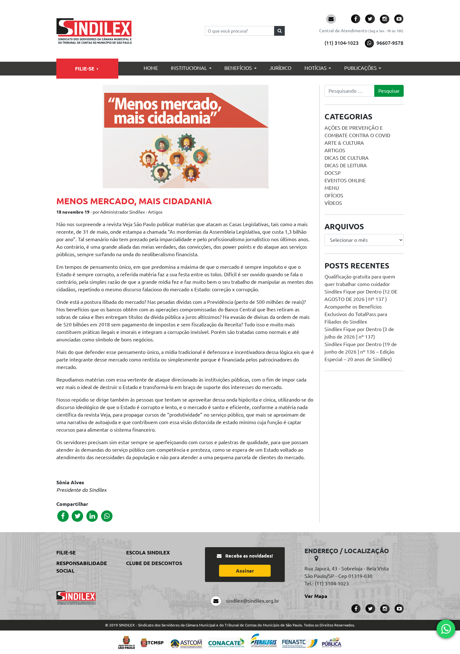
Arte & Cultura (344, 143)
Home (151, 68)
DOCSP (333, 173)
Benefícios (238, 68)
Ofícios (334, 195)
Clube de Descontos (154, 563)
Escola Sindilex (148, 552)
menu (332, 188)
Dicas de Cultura (347, 158)
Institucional (189, 68)
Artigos (335, 150)
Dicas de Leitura (346, 165)
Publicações (360, 68)
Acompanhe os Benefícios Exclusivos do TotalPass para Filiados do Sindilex (356, 314)
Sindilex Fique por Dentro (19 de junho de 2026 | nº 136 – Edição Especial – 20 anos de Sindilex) (361, 351)
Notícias (315, 68)
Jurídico (280, 68)
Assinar (245, 571)
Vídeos (333, 203)
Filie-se (85, 68)
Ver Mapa (315, 596)
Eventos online (345, 180)
